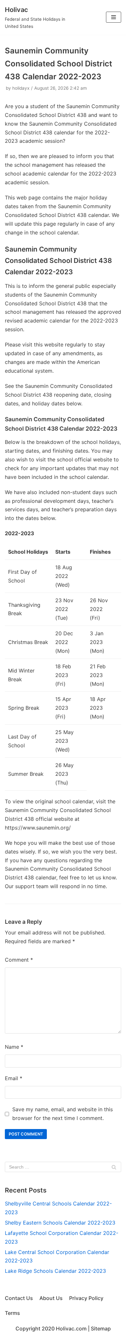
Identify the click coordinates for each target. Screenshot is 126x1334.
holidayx (20, 88)
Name (14, 1047)
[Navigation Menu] (113, 17)
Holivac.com (71, 1328)
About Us (51, 1298)
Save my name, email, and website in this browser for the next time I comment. (62, 1113)
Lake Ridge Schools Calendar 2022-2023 (55, 1271)
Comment (19, 959)
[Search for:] (63, 1167)
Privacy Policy (86, 1298)
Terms (12, 1313)
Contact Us (19, 1298)
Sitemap (101, 1328)
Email (13, 1078)
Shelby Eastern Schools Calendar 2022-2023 (60, 1222)
